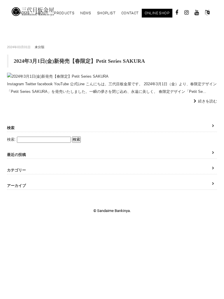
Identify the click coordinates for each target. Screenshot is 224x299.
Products (64, 13)
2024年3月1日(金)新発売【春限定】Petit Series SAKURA (79, 61)
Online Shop (157, 13)
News (85, 13)
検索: (11, 139)
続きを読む (207, 101)
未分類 (39, 47)
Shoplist (106, 13)
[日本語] (207, 13)
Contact (130, 13)
